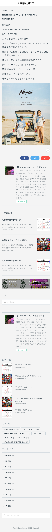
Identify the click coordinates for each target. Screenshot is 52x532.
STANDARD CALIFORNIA (16, 442)
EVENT (9, 438)
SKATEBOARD (11, 429)
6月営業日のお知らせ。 (24, 410)
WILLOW (39, 433)
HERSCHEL (10, 433)
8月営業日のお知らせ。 (12, 219)
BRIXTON (23, 438)
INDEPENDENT (30, 429)
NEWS (25, 433)
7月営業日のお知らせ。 (12, 260)
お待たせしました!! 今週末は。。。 (18, 240)
